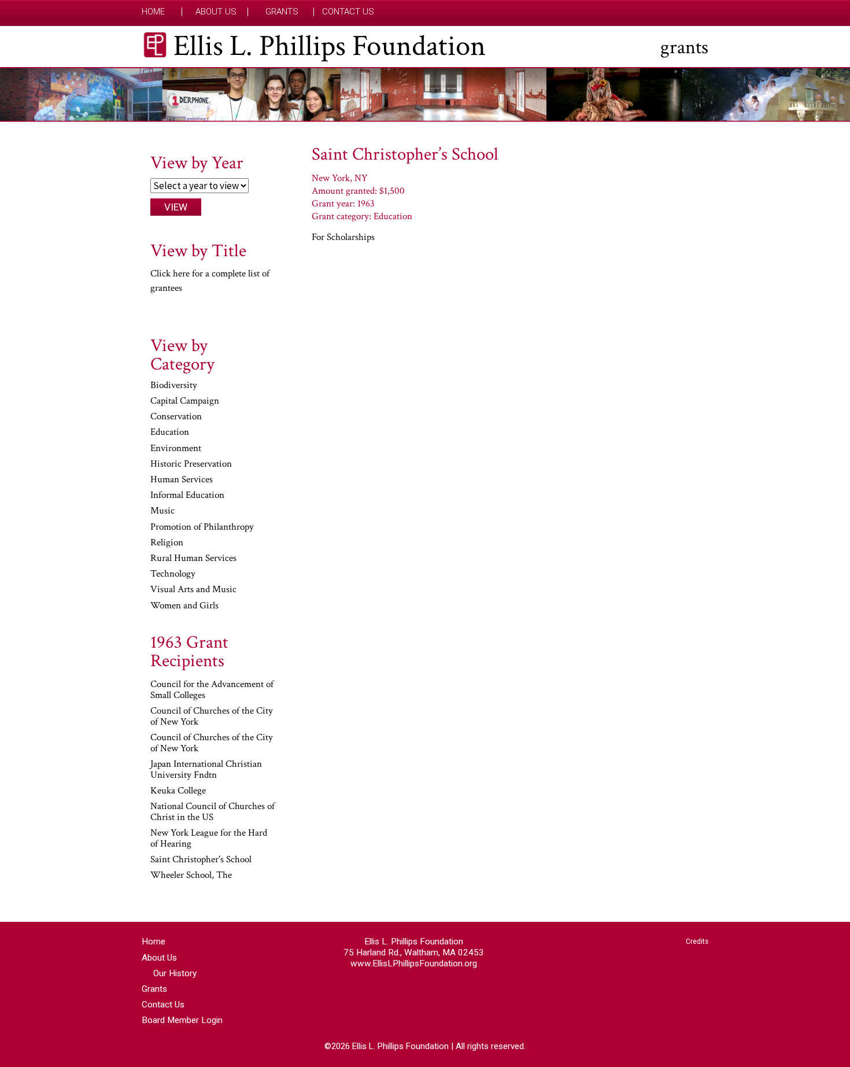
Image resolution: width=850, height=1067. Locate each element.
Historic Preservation (191, 464)
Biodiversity (173, 386)
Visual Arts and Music (193, 590)
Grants (281, 12)
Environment (175, 449)
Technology (172, 574)
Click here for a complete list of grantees (209, 281)
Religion (166, 543)
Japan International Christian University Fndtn (206, 770)
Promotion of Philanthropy (202, 527)
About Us (215, 12)
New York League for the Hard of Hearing (208, 839)
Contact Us (348, 12)
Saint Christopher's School (201, 860)
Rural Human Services (193, 558)
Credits (697, 941)
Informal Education (187, 495)
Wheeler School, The (191, 875)
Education (169, 432)
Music (162, 511)
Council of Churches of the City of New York (211, 717)
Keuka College (178, 791)
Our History (175, 973)
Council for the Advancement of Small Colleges (212, 690)
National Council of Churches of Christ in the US (212, 812)
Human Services (181, 480)
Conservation (176, 417)
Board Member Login (182, 1020)
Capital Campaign (184, 401)
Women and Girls (184, 606)
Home (153, 12)
